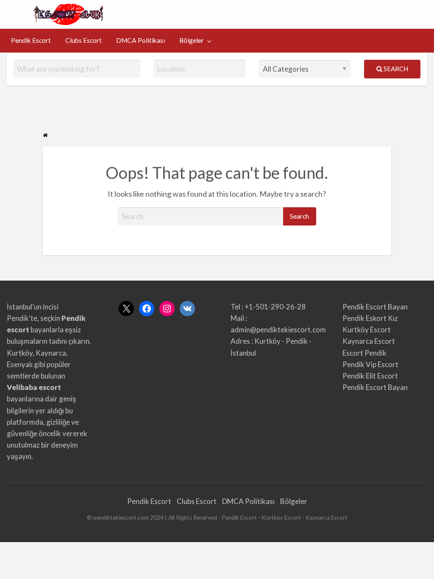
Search (395, 68)
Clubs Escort (83, 40)
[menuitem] (31, 41)
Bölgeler (191, 40)
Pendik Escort (31, 40)
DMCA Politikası (140, 40)
